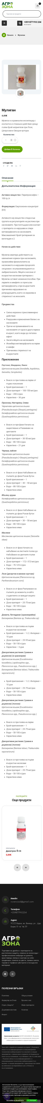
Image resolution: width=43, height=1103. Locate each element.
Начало (10, 35)
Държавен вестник (9, 1010)
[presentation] (17, 867)
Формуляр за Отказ (9, 1000)
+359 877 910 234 (32, 22)
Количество (8, 134)
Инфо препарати (28, 1005)
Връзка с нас (26, 1000)
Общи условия (27, 996)
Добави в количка (12, 149)
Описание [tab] (7, 178)
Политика (5, 996)
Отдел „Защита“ (8, 1005)
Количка (25, 1010)
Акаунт (4, 1014)
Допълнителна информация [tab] (18, 186)
